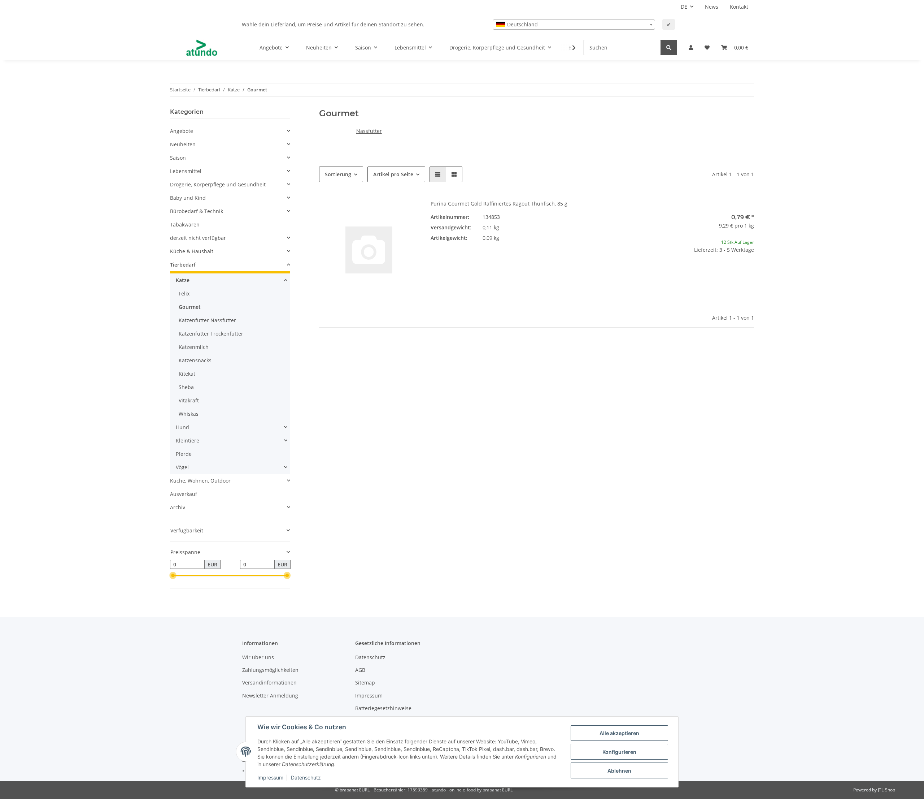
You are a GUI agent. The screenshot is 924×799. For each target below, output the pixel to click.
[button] (691, 47)
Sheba (186, 387)
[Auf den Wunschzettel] (407, 212)
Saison (178, 157)
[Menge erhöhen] (748, 272)
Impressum (369, 695)
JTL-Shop (886, 790)
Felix (184, 293)
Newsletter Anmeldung (270, 695)
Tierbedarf (183, 264)
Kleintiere (187, 440)
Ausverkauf (183, 494)
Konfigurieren (619, 752)
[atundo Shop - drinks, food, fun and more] (202, 47)
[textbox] (574, 24)
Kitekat (187, 373)
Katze (182, 280)
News (711, 6)
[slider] (173, 576)
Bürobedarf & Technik (196, 211)
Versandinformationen (269, 682)
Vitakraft (189, 400)
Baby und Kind (188, 197)
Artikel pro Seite (393, 174)
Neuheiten (183, 144)
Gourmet (190, 306)
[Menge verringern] (659, 272)
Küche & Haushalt (191, 251)
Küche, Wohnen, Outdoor (200, 480)
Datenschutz (370, 657)
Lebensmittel (185, 171)
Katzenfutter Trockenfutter (211, 333)
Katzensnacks (195, 360)
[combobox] (574, 25)
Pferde (184, 453)
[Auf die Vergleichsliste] (388, 212)
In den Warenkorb (704, 294)
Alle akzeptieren (619, 733)
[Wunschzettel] (707, 47)
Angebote (181, 131)
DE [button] (684, 6)
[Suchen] (669, 47)
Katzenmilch (194, 347)
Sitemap (365, 682)
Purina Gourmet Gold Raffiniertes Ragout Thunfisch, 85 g (499, 203)
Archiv (177, 507)
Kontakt (739, 6)
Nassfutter (369, 131)
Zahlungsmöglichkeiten (270, 669)
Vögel (182, 467)
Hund (182, 427)
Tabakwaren (185, 224)
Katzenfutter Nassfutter (207, 320)
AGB (360, 669)
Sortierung (338, 174)
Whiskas (189, 413)
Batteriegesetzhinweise (383, 708)
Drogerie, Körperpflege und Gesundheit (218, 184)
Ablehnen (619, 771)
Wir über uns (258, 657)
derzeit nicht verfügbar (198, 237)
